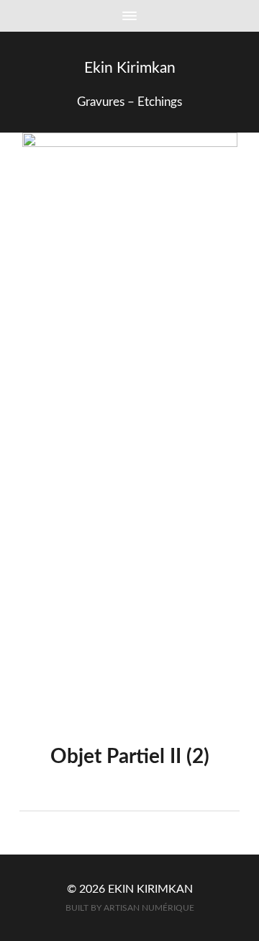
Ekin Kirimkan (130, 68)
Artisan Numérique (149, 908)
